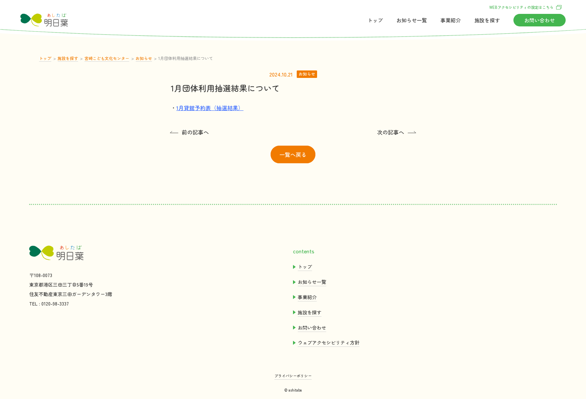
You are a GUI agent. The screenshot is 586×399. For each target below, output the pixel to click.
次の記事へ (390, 132)
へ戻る (293, 154)
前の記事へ (195, 132)
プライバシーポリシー (293, 375)
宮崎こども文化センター (106, 58)
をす (487, 20)
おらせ (411, 20)
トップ (375, 20)
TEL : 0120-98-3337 (49, 303)
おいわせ (539, 20)
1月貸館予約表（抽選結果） (209, 108)
